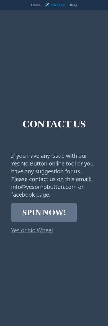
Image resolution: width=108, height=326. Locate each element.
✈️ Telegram (55, 5)
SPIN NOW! (44, 212)
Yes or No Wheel (32, 230)
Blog (73, 5)
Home (35, 5)
